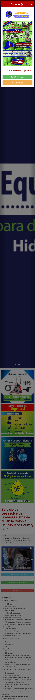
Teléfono (18, 82)
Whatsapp (18, 77)
